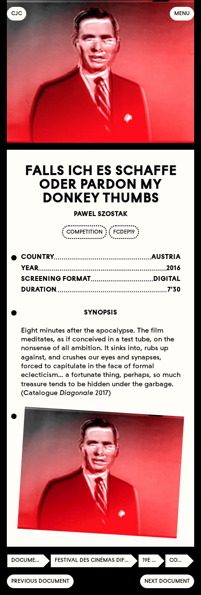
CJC (18, 13)
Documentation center (30, 560)
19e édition (153, 560)
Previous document (40, 581)
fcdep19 (124, 232)
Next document (167, 581)
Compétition (181, 560)
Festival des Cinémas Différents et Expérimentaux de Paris (96, 560)
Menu (182, 13)
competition (84, 232)
